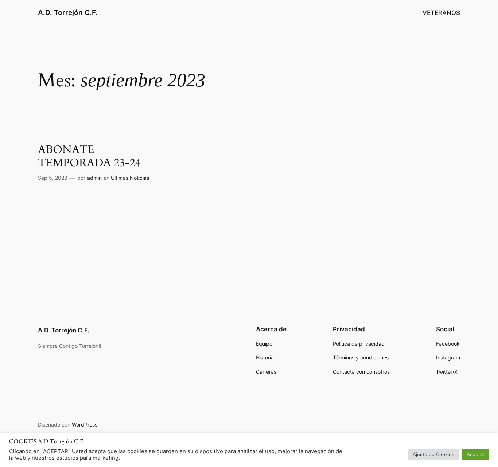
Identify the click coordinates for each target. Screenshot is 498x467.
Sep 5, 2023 (52, 178)
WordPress (84, 424)
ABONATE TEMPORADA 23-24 (89, 157)
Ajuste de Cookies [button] (433, 454)
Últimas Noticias (130, 178)
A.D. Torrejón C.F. (68, 12)
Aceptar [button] (476, 454)
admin (94, 178)
